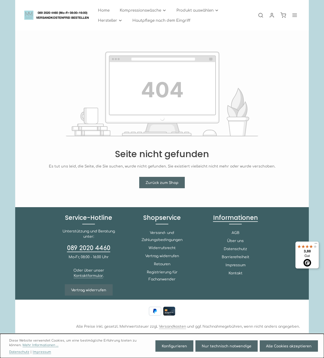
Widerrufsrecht (162, 247)
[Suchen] (261, 15)
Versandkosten (172, 326)
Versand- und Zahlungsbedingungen (162, 236)
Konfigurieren (174, 346)
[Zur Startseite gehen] (58, 15)
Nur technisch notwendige (226, 346)
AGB (235, 232)
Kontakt (235, 273)
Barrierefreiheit (235, 256)
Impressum (236, 264)
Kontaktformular (88, 275)
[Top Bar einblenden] (295, 15)
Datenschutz (235, 248)
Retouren (162, 263)
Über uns (235, 240)
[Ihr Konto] (272, 15)
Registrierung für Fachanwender (162, 275)
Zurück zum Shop (162, 182)
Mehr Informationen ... (40, 345)
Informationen (235, 217)
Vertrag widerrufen (88, 290)
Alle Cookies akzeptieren (289, 346)
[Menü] (316, 245)
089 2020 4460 (88, 248)
